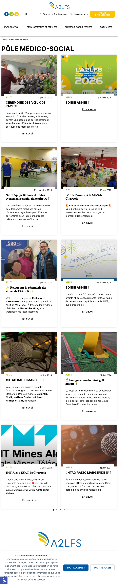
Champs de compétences (78, 27)
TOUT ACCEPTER (76, 567)
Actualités (106, 27)
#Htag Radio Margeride (25, 380)
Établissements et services (42, 27)
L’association (11, 27)
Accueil (4, 40)
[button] (3, 580)
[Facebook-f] (6, 14)
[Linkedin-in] (16, 14)
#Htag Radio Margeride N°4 (88, 472)
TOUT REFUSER (102, 567)
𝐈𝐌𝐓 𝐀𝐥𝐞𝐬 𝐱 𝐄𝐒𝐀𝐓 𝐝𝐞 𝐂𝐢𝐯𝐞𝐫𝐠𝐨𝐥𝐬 (26, 472)
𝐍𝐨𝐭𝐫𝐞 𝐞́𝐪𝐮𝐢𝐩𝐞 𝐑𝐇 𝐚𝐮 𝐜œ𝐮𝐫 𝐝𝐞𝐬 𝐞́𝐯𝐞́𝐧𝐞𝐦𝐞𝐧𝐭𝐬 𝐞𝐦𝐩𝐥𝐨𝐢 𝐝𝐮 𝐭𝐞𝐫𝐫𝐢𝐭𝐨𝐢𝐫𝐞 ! (27, 196)
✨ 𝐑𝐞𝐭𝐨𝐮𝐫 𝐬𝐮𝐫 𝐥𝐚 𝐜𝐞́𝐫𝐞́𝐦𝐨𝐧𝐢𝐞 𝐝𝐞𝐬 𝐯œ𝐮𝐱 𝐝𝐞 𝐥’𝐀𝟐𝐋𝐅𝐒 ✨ (26, 289)
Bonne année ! (77, 102)
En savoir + (29, 133)
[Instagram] (11, 14)
